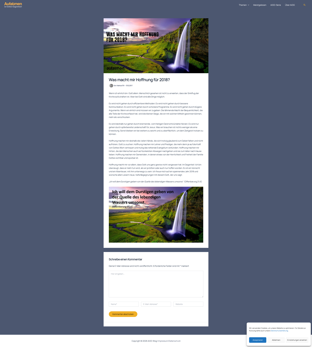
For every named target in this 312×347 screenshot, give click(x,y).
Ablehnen (276, 340)
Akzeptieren (258, 340)
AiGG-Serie (275, 5)
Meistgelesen (259, 5)
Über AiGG (290, 5)
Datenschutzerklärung (279, 330)
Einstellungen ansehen (297, 340)
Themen (243, 5)
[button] (248, 5)
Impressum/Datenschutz (169, 341)
